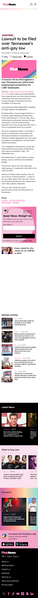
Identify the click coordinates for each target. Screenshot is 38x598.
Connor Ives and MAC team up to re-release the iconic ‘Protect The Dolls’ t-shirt (13, 476)
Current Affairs (7, 35)
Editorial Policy (8, 565)
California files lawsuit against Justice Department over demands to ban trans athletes (25, 350)
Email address (10, 224)
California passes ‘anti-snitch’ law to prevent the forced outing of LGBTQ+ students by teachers (25, 363)
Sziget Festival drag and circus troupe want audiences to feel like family (14, 519)
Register (19, 236)
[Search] (31, 4)
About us (5, 562)
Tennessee (15, 202)
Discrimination (6, 202)
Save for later (17, 56)
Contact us (6, 569)
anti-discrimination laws (17, 200)
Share (6, 56)
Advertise (5, 573)
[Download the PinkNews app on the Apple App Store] (8, 544)
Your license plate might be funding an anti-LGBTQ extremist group (24, 323)
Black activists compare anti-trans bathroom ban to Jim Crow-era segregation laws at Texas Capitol (25, 337)
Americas (5, 200)
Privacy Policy (27, 240)
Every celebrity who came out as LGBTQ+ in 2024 (25, 250)
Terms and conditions (10, 581)
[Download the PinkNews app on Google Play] (22, 544)
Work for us (6, 577)
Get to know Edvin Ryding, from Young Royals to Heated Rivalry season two (13, 434)
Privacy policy (7, 585)
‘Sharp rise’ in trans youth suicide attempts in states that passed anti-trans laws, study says (25, 376)
